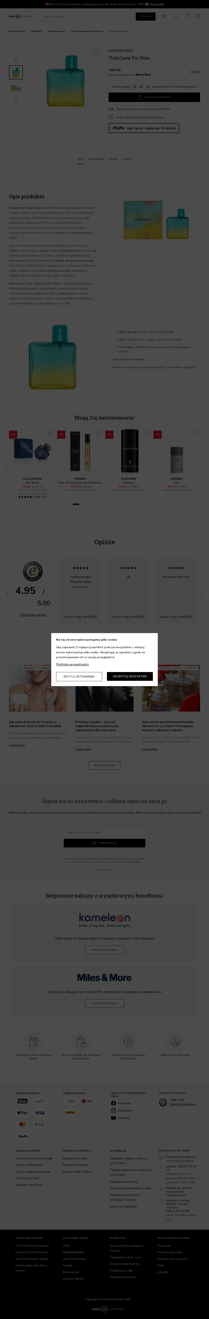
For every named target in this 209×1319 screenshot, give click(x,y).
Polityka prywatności (72, 664)
